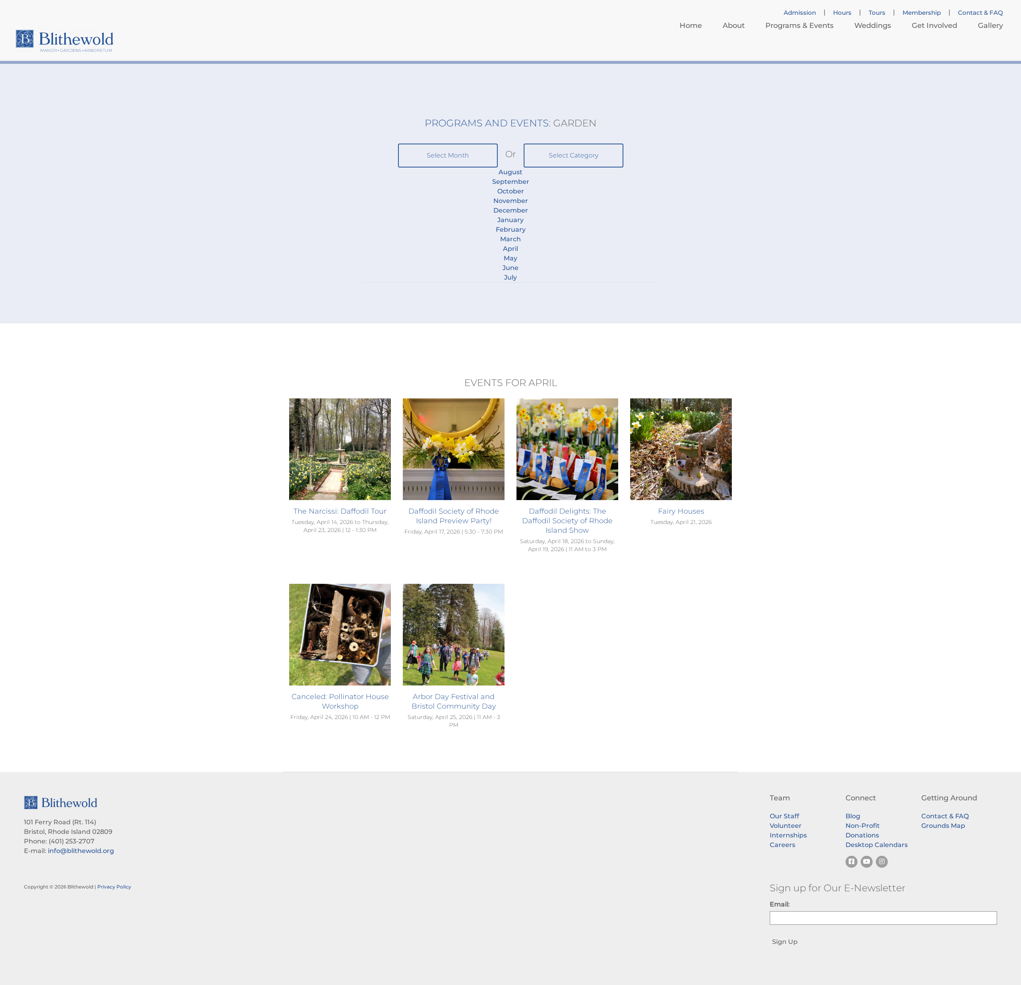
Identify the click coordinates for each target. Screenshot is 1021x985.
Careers (782, 845)
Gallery (990, 25)
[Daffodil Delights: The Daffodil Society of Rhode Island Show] (567, 449)
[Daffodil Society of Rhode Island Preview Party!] (454, 449)
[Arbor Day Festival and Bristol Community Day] (454, 635)
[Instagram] (882, 862)
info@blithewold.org (81, 851)
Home (691, 25)
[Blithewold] (64, 41)
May (510, 258)
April (510, 248)
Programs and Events (487, 123)
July (510, 277)
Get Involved (934, 25)
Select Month (448, 155)
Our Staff (784, 816)
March (510, 239)
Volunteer (786, 825)
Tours (877, 12)
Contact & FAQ (980, 12)
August (510, 172)
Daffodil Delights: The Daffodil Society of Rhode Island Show (567, 521)
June (510, 268)
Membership (922, 12)
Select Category (573, 155)
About (734, 25)
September (510, 181)
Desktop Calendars (877, 845)
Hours (842, 12)
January (510, 220)
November (510, 201)
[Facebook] (851, 862)
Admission (800, 12)
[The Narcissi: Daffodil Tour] (340, 449)
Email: (780, 904)
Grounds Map (943, 825)
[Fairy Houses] (681, 449)
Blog (853, 816)
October (510, 191)
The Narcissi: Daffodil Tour (340, 511)
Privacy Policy (114, 887)
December (510, 210)
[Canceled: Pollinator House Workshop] (340, 635)
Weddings (872, 25)
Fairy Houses (681, 511)
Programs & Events (799, 25)
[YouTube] (867, 862)
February (511, 229)
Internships (788, 835)
